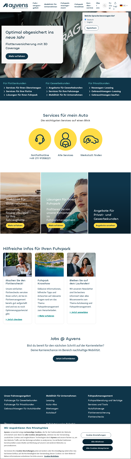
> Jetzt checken (14, 319)
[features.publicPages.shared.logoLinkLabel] (15, 5)
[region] (65, 441)
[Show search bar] (104, 5)
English (90, 22)
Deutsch (90, 20)
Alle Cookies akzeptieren (97, 448)
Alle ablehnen (97, 442)
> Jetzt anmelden (79, 312)
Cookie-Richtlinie (51, 456)
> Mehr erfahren (46, 316)
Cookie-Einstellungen (96, 435)
